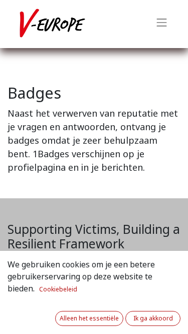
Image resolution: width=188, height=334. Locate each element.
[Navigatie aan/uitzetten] (162, 24)
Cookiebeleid (58, 289)
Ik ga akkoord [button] (153, 318)
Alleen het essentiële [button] (89, 318)
